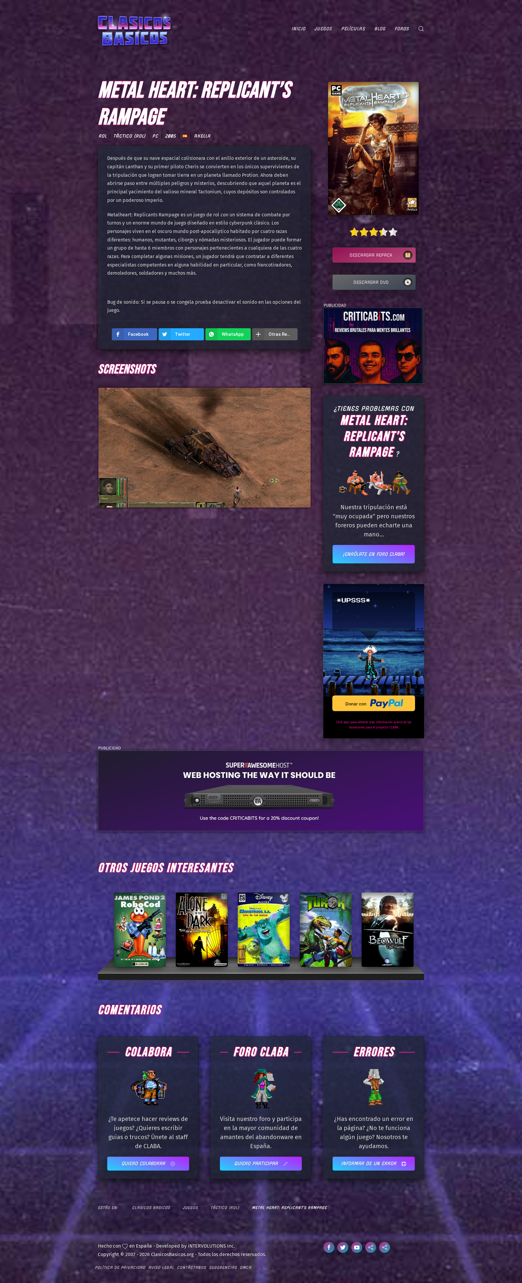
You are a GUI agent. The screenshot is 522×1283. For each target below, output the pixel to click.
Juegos (323, 28)
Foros (402, 28)
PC (155, 136)
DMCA (245, 1267)
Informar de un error (369, 1163)
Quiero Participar (257, 1163)
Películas (353, 28)
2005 (170, 136)
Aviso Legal (161, 1267)
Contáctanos (191, 1267)
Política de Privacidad (120, 1267)
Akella (202, 136)
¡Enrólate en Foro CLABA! (373, 554)
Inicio (298, 28)
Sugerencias (223, 1267)
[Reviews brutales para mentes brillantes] (373, 345)
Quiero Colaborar (144, 1163)
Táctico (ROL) (129, 136)
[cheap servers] (261, 790)
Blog (379, 28)
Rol (102, 136)
